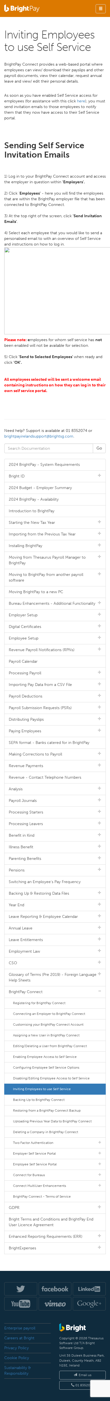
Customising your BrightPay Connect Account (48, 1024)
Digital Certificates (25, 626)
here (81, 101)
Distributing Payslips (26, 719)
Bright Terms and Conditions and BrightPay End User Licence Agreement (51, 1222)
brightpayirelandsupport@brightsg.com (38, 436)
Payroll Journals (23, 800)
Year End (16, 905)
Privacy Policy (16, 1348)
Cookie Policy (16, 1357)
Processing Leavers (26, 823)
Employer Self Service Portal (34, 1153)
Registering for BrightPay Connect (39, 1003)
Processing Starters (26, 812)
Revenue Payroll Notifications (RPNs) (41, 649)
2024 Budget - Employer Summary (40, 487)
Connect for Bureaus (29, 1175)
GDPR (14, 1207)
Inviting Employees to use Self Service (42, 1089)
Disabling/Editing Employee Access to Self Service (51, 1078)
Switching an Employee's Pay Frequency (45, 881)
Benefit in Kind (21, 835)
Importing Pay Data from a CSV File (40, 684)
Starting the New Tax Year (32, 522)
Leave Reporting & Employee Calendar (43, 916)
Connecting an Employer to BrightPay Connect (49, 1014)
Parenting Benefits (25, 858)
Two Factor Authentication (33, 1143)
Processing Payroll (25, 673)
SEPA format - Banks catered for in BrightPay (49, 742)
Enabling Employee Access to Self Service (45, 1057)
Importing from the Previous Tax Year (42, 534)
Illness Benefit (21, 847)
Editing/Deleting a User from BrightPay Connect (50, 1046)
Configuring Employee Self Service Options (46, 1067)
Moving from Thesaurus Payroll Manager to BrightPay (47, 560)
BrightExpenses (22, 1248)
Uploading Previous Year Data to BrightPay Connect (52, 1121)
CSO (13, 963)
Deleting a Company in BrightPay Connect (45, 1132)
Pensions (17, 870)
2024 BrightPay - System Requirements (44, 464)
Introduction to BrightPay (31, 511)
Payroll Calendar (23, 661)
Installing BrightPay (25, 545)
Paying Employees (25, 731)
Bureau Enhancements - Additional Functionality (52, 603)
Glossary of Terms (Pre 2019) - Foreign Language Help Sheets (52, 977)
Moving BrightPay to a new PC (36, 591)
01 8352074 (84, 1385)
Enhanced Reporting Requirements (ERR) (45, 1236)
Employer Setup (23, 615)
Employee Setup (23, 638)
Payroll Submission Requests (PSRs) (40, 707)
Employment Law (24, 951)
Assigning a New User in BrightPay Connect (46, 1035)
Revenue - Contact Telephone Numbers (45, 777)
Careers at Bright (19, 1338)
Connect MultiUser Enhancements (39, 1186)
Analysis (16, 789)
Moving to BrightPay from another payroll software (46, 577)
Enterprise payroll (19, 1328)
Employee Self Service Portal (35, 1164)
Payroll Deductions (25, 696)
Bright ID (17, 476)
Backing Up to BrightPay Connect (39, 1100)
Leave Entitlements (26, 939)
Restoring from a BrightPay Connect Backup (47, 1110)
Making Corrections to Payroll (35, 754)
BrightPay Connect (26, 991)
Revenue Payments (26, 765)
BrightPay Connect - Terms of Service (42, 1196)
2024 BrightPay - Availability (34, 499)
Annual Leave (20, 928)
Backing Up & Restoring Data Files (39, 893)
